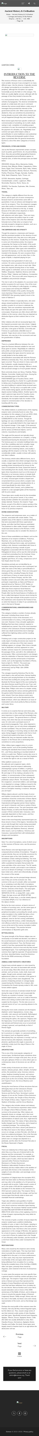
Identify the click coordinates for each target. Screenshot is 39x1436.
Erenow (8, 1432)
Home (8, 14)
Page (19, 1335)
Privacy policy (28, 1432)
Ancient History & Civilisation (22, 14)
